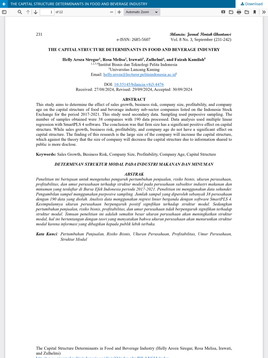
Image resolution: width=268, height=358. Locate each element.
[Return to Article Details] (4, 4)
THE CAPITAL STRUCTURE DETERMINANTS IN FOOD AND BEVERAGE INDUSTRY (78, 3)
